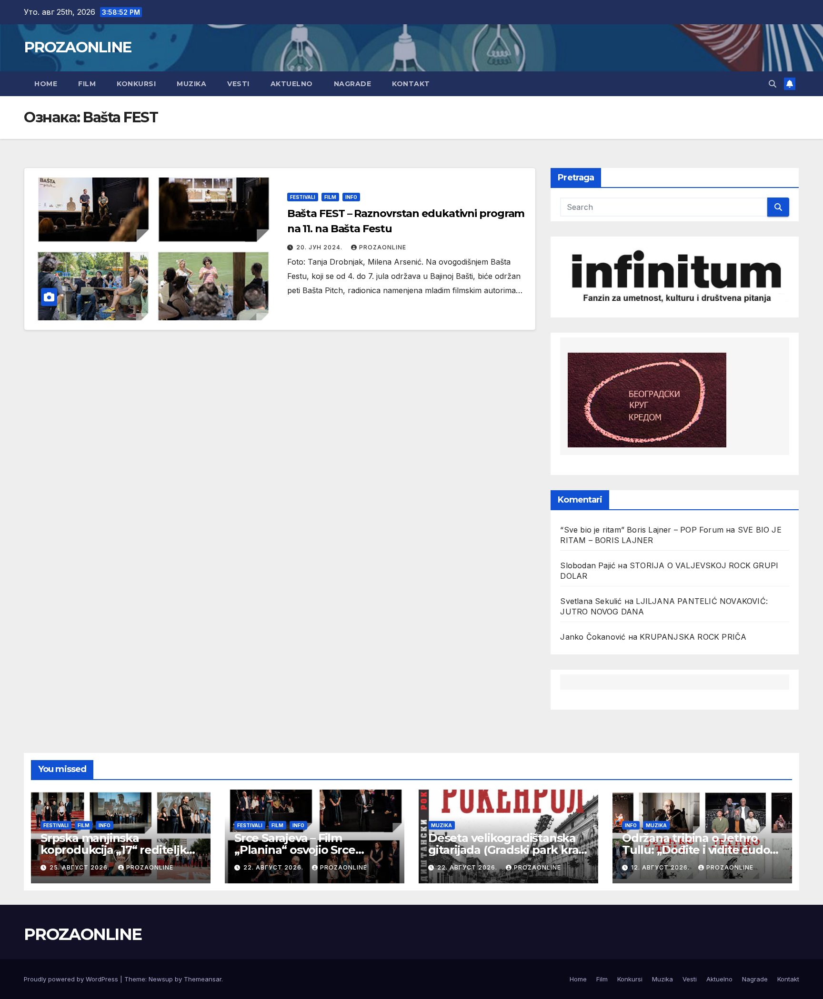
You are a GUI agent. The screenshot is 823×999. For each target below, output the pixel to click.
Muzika (191, 83)
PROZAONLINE (77, 47)
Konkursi (136, 83)
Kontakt (411, 83)
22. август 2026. (274, 867)
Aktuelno (292, 83)
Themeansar (202, 979)
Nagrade (352, 83)
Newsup (161, 979)
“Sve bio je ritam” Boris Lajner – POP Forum (641, 529)
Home (45, 83)
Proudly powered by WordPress (72, 979)
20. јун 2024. (320, 247)
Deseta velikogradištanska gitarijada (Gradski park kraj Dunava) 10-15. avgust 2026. (504, 850)
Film (87, 83)
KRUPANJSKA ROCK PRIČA (693, 637)
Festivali (302, 197)
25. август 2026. (80, 867)
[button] (772, 84)
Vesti (238, 83)
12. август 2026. (661, 867)
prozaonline (382, 247)
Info (351, 197)
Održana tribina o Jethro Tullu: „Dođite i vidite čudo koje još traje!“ (696, 850)
